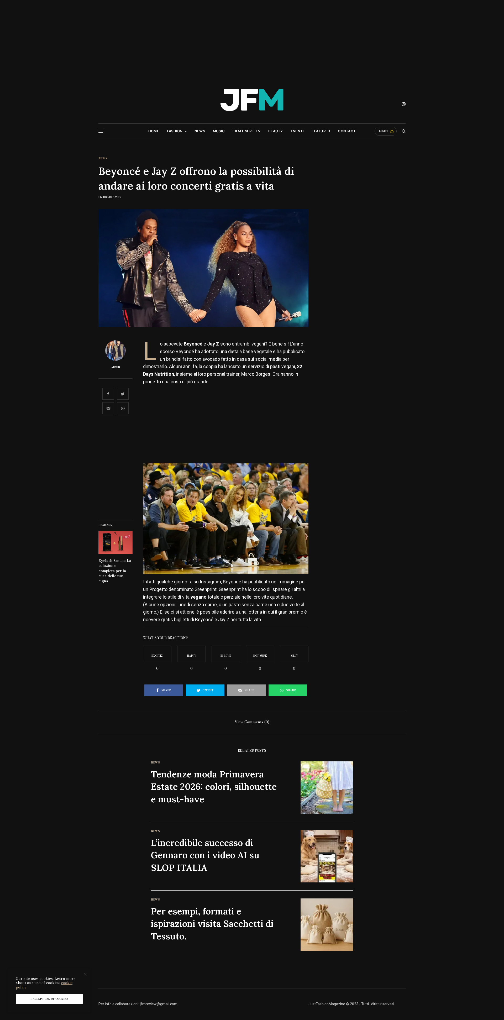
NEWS (102, 158)
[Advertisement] (252, 39)
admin (115, 367)
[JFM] (252, 102)
